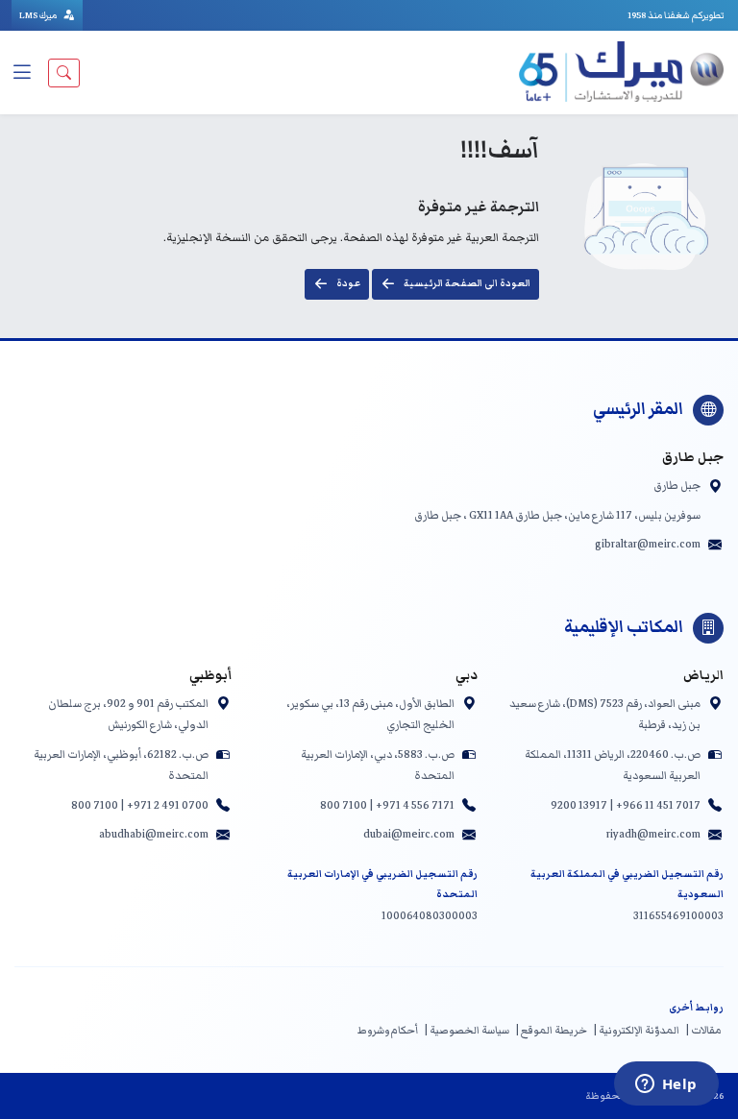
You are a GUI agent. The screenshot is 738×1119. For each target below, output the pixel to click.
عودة (348, 283)
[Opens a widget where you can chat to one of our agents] (666, 1085)
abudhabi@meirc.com (154, 833)
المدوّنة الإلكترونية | (636, 1030)
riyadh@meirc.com (653, 833)
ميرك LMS (39, 15)
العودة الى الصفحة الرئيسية (467, 283)
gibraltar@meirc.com (648, 543)
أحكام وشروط (387, 1030)
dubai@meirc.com (409, 833)
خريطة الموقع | (551, 1030)
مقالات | (703, 1030)
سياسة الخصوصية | (466, 1030)
